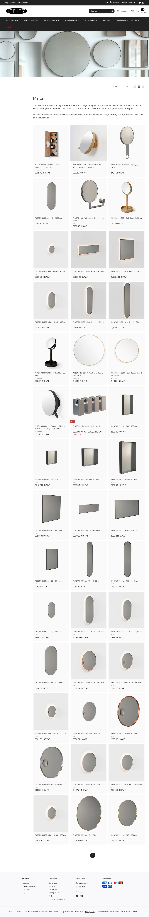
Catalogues (132, 2)
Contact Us (26, 889)
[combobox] (102, 11)
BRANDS (134, 20)
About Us (25, 883)
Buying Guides (54, 893)
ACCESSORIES (121, 20)
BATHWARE (107, 20)
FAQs (51, 896)
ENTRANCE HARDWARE (52, 20)
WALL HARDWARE (71, 20)
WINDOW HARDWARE (90, 20)
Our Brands (115, 2)
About (107, 2)
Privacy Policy (90, 912)
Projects (124, 2)
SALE (8, 27)
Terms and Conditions (57, 899)
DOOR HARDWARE (12, 20)
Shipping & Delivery (29, 886)
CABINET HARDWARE (31, 20)
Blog (23, 893)
